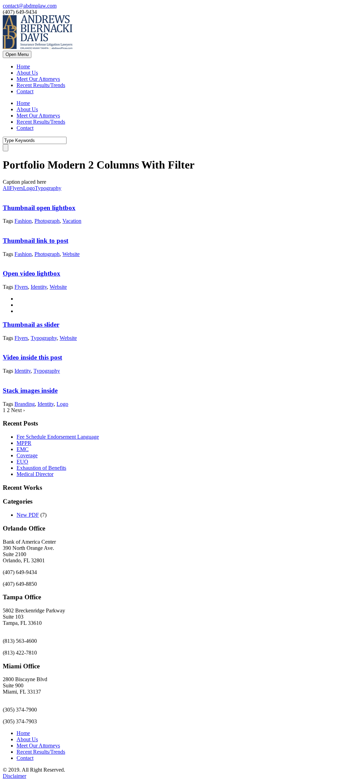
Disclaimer (14, 776)
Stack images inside (30, 390)
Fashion (23, 221)
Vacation (71, 221)
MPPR (24, 443)
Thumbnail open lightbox (39, 207)
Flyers (16, 188)
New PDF (28, 515)
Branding (24, 404)
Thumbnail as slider (31, 324)
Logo (29, 188)
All (6, 188)
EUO (22, 462)
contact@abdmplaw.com (30, 6)
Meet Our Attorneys (38, 79)
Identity (39, 287)
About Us (27, 73)
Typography (48, 188)
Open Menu (17, 54)
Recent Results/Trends (41, 85)
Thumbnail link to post (35, 240)
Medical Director (35, 474)
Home (23, 66)
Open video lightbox (31, 273)
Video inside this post (32, 357)
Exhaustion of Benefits (41, 468)
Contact (25, 91)
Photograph (47, 221)
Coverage (27, 455)
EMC (23, 449)
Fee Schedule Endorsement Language (58, 437)
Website (71, 254)
